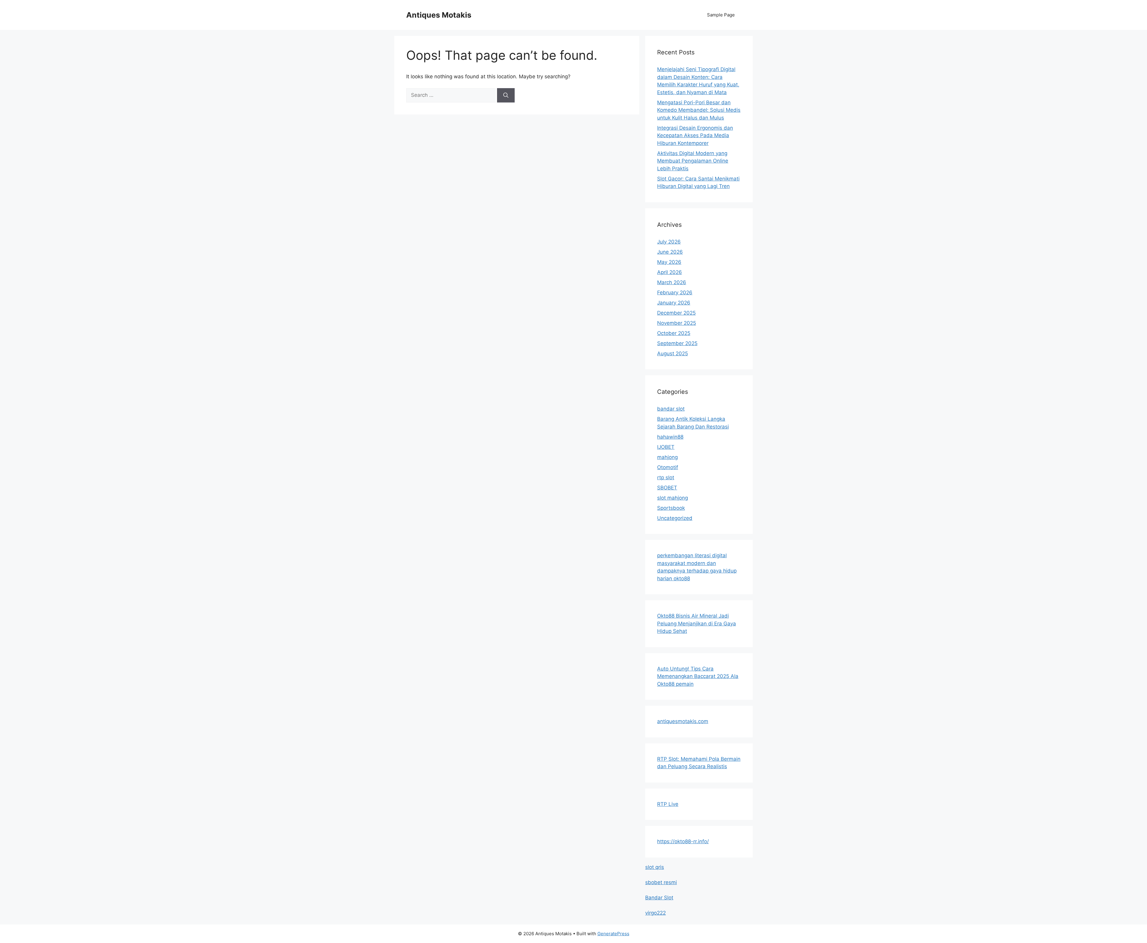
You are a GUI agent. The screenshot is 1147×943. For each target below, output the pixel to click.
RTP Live (667, 804)
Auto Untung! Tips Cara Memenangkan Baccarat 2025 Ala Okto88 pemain (697, 676)
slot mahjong (672, 498)
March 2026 (671, 282)
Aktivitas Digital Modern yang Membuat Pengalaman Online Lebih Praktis (692, 161)
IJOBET (665, 447)
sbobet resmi (661, 882)
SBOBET (667, 488)
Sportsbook (671, 508)
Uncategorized (674, 518)
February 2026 (674, 293)
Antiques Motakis (438, 14)
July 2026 (669, 242)
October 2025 (673, 333)
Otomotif (667, 467)
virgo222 (655, 913)
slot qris (654, 867)
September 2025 (677, 343)
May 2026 (669, 262)
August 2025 (672, 353)
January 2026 (673, 303)
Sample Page (721, 15)
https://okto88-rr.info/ (683, 841)
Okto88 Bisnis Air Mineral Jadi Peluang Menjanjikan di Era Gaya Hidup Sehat (696, 623)
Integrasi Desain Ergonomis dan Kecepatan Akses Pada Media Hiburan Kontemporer (695, 135)
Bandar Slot (659, 898)
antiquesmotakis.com (682, 721)
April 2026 (669, 272)
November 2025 (676, 323)
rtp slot (665, 477)
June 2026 (670, 252)
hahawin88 (670, 437)
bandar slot (671, 409)
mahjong (667, 457)
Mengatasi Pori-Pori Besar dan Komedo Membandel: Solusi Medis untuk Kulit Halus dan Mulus (698, 110)
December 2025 (676, 313)
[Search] (506, 95)
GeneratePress (613, 933)
